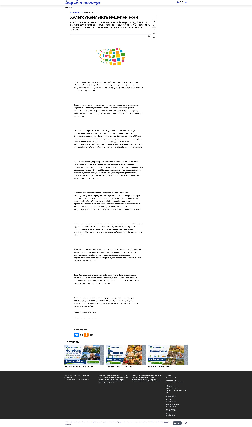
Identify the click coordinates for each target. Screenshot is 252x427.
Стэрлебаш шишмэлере (82, 2)
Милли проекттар (76, 12)
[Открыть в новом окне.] (78, 335)
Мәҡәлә (68, 7)
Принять (177, 423)
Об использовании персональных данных (76, 379)
